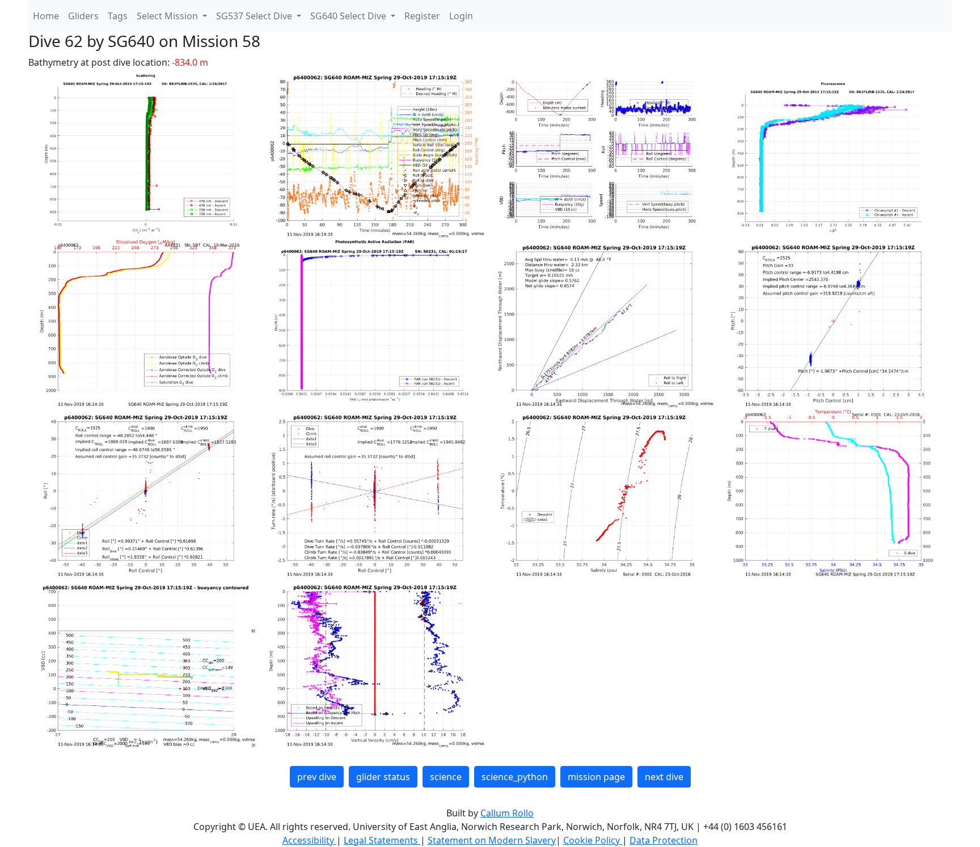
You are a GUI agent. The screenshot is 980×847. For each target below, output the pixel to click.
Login (461, 16)
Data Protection (664, 840)
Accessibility (309, 840)
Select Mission (168, 16)
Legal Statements (382, 840)
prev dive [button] (316, 777)
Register (422, 16)
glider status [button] (383, 777)
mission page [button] (596, 777)
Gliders (83, 16)
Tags (118, 16)
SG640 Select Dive (349, 16)
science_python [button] (514, 777)
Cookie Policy (592, 840)
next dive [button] (664, 777)
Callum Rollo (507, 813)
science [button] (446, 777)
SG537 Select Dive (255, 16)
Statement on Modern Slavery (492, 840)
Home (46, 16)
